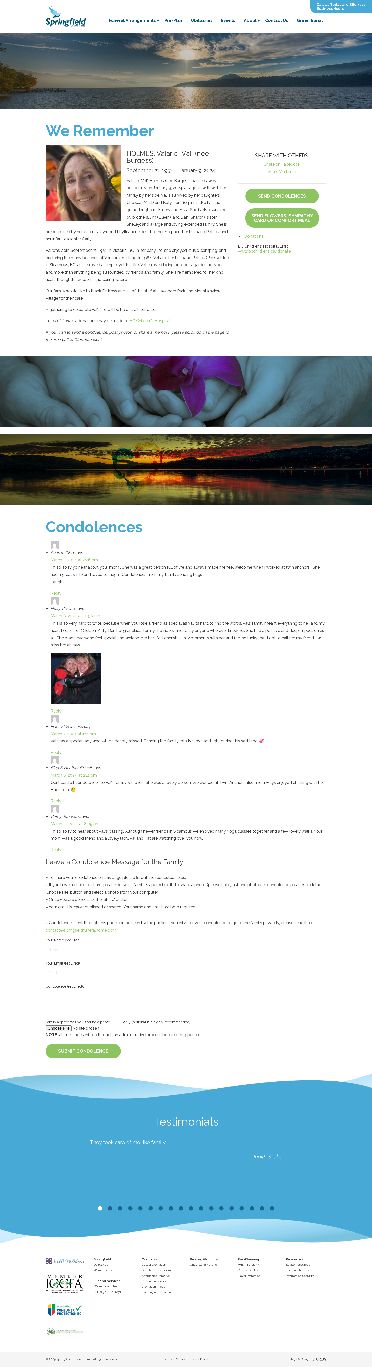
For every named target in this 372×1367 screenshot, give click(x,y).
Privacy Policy (199, 1359)
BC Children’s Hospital (150, 320)
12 (211, 1209)
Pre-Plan (173, 20)
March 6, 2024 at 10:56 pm (75, 615)
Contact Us (276, 20)
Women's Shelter (105, 1270)
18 (272, 1209)
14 (231, 1209)
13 (221, 1209)
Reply (56, 593)
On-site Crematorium (156, 1270)
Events (228, 20)
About (250, 20)
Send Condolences (282, 196)
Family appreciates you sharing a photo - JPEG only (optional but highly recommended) (118, 1022)
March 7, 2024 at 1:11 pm (73, 733)
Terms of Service (174, 1359)
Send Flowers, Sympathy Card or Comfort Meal (282, 218)
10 (191, 1209)
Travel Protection (249, 1276)
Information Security (300, 1276)
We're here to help (106, 1286)
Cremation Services (155, 1281)
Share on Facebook (282, 164)
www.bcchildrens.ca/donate (264, 251)
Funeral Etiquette (298, 1270)
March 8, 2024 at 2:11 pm (74, 775)
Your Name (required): (63, 940)
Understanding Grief (204, 1264)
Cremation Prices (153, 1286)
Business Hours (330, 9)
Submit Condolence (83, 1051)
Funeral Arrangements (132, 20)
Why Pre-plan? (248, 1264)
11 (201, 1209)
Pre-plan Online (248, 1270)
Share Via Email (282, 171)
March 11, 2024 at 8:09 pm (75, 823)
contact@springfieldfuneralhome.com (81, 930)
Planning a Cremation (156, 1292)
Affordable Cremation (156, 1276)
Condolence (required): (65, 986)
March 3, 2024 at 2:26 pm (74, 559)
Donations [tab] (253, 236)
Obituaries (202, 20)
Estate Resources (298, 1264)
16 (252, 1209)
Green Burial (310, 20)
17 (262, 1209)
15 (242, 1209)
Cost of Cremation (154, 1264)
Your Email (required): (63, 963)
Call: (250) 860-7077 (107, 1292)
